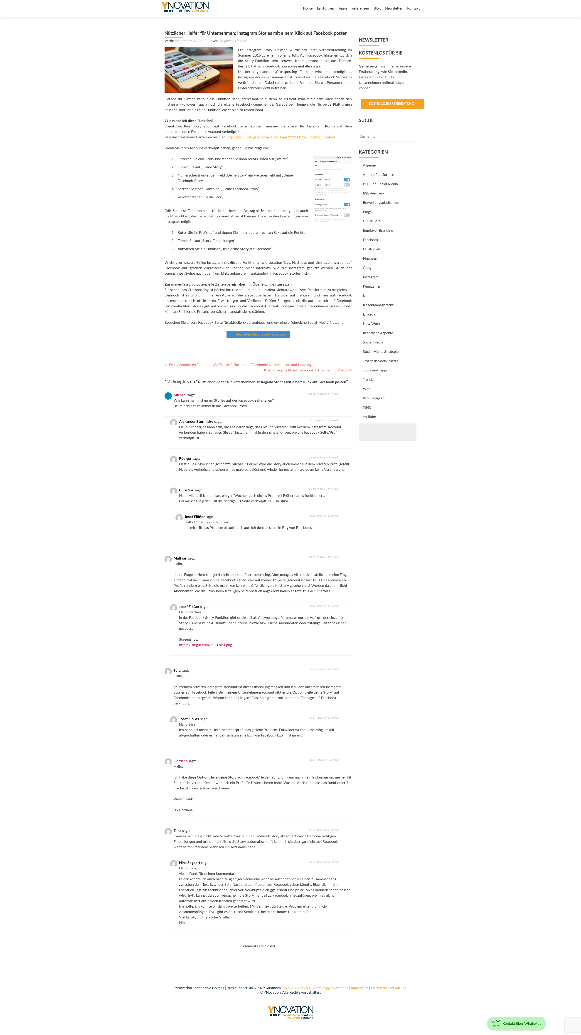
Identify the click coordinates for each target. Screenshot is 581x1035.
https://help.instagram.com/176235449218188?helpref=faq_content (280, 137)
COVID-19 (371, 221)
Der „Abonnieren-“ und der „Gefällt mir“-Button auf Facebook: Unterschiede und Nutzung (238, 365)
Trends (368, 379)
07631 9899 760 (296, 988)
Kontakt (413, 8)
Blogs (367, 212)
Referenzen (360, 8)
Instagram (371, 277)
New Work (371, 324)
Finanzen (370, 258)
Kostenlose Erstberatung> (392, 103)
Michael (180, 395)
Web (366, 389)
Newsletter (394, 8)
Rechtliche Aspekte (378, 333)
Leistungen (325, 8)
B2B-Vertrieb (373, 193)
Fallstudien (371, 249)
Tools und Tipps (375, 370)
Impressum (359, 988)
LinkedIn (369, 314)
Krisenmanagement (378, 305)
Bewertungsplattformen (382, 202)
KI (364, 296)
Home (308, 8)
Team (343, 8)
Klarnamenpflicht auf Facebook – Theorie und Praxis (308, 370)
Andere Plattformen (378, 175)
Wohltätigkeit (374, 398)
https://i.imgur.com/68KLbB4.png (205, 645)
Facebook (370, 240)
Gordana (180, 761)
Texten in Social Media (381, 361)
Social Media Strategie (381, 351)
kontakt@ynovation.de (330, 988)
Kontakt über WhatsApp (522, 1023)
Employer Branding (378, 230)
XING (367, 407)
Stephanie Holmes (232, 41)
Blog (377, 8)
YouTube (369, 417)
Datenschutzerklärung (388, 988)
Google (368, 268)
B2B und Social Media (380, 184)
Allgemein (371, 165)
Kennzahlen (372, 286)
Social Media (373, 342)
